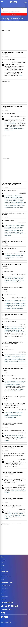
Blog (2, 568)
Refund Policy (4, 596)
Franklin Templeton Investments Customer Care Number (12, 343)
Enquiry (8, 21)
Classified (3, 565)
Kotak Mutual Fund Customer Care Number (13, 53)
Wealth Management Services (18, 490)
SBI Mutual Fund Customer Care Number (12, 315)
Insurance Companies (17, 435)
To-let (2, 562)
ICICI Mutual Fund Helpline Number (13, 119)
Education (3, 559)
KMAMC (6, 412)
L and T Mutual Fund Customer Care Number (13, 213)
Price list (3, 593)
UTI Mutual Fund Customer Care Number (12, 369)
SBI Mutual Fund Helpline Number (13, 328)
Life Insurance (8, 435)
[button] (13, 2)
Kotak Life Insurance (20, 437)
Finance (11, 517)
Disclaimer (3, 591)
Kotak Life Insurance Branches (15, 513)
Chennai (3, 21)
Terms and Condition (6, 585)
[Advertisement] (14, 40)
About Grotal (4, 574)
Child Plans (7, 492)
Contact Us (3, 599)
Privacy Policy (4, 588)
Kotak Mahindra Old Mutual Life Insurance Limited (12, 423)
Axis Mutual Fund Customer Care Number (12, 288)
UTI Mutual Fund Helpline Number (13, 383)
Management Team (6, 576)
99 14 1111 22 (10, 606)
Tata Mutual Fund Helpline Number (13, 253)
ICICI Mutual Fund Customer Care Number (12, 107)
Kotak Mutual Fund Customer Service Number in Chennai (7, 23)
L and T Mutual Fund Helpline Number (14, 225)
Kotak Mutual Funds (14, 412)
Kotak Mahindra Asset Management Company (13, 397)
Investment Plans (13, 415)
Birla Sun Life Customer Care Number (11, 265)
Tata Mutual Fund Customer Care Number (13, 242)
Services (3, 579)
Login (25, 2)
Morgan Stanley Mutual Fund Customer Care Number (11, 184)
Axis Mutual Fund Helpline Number (13, 302)
